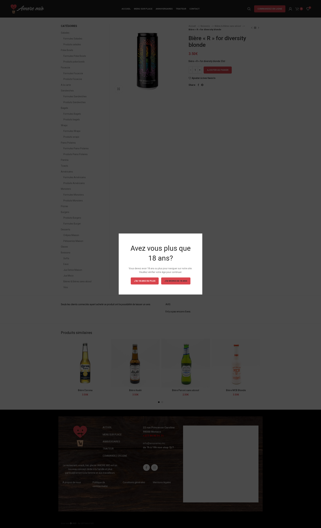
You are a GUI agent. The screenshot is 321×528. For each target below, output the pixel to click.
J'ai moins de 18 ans (176, 281)
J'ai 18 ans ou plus (144, 281)
